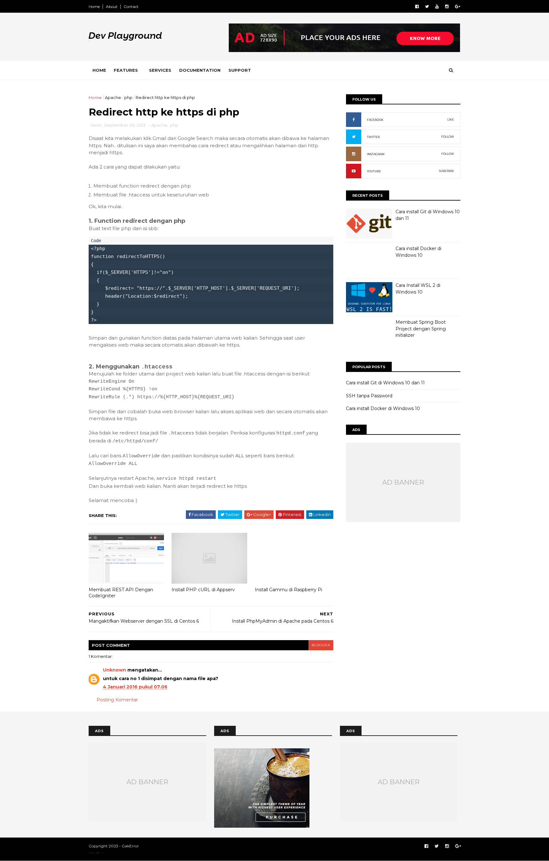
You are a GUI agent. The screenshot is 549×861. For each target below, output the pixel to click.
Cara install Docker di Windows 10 (383, 408)
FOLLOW (447, 136)
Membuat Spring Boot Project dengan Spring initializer (421, 328)
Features (126, 70)
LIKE (450, 119)
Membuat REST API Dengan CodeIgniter (121, 593)
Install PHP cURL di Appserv (203, 590)
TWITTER (373, 137)
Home (94, 6)
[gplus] (457, 6)
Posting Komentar (117, 700)
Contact (131, 6)
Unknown (114, 670)
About (112, 6)
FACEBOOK (375, 120)
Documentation (199, 70)
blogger (321, 645)
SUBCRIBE (446, 171)
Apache (113, 97)
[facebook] (417, 6)
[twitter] (427, 6)
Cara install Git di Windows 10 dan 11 (385, 383)
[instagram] (447, 6)
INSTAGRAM (375, 154)
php (128, 97)
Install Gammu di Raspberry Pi (288, 590)
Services (160, 70)
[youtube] (437, 6)
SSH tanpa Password (369, 396)
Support (239, 70)
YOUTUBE (374, 171)
